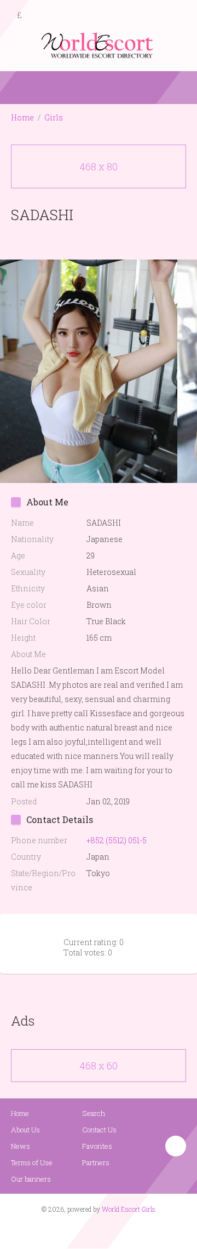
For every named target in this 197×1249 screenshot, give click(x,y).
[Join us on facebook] (95, 1230)
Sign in (179, 15)
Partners (95, 1162)
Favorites (97, 1146)
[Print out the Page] (88, 240)
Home (22, 117)
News (20, 1146)
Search (93, 1113)
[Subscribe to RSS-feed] (75, 1230)
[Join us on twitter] (118, 1230)
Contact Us (99, 1130)
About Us (25, 1130)
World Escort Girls (128, 1209)
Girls (53, 117)
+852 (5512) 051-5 (116, 840)
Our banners (31, 1179)
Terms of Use (32, 1162)
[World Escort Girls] (98, 44)
